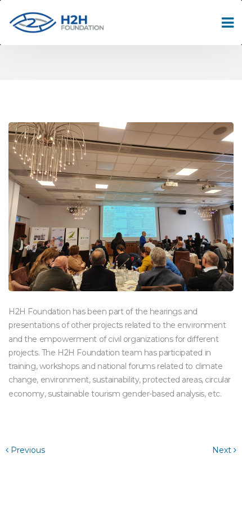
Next (223, 450)
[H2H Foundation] (56, 22)
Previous (26, 450)
